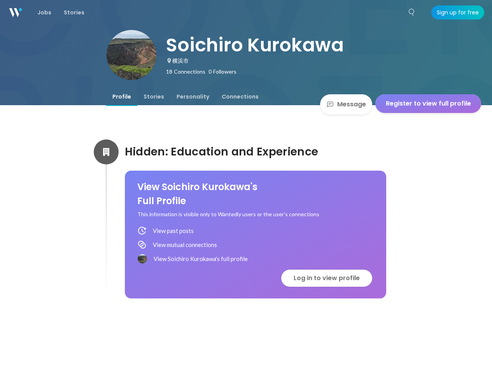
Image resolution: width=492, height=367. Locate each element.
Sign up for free (458, 12)
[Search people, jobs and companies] (412, 12)
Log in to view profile (327, 277)
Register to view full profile (428, 103)
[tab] (121, 96)
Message (351, 104)
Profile (121, 97)
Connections (240, 97)
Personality (193, 97)
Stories (154, 97)
